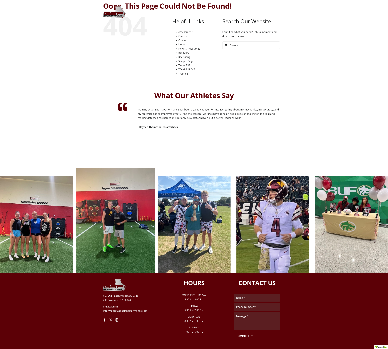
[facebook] (104, 320)
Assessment (185, 32)
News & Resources (189, 48)
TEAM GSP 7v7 (186, 69)
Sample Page (186, 61)
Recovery (183, 52)
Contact (183, 40)
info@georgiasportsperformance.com (125, 310)
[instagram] (116, 320)
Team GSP (184, 65)
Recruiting (184, 57)
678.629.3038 (110, 306)
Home (182, 44)
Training (183, 73)
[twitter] (110, 320)
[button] (105, 128)
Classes (182, 36)
